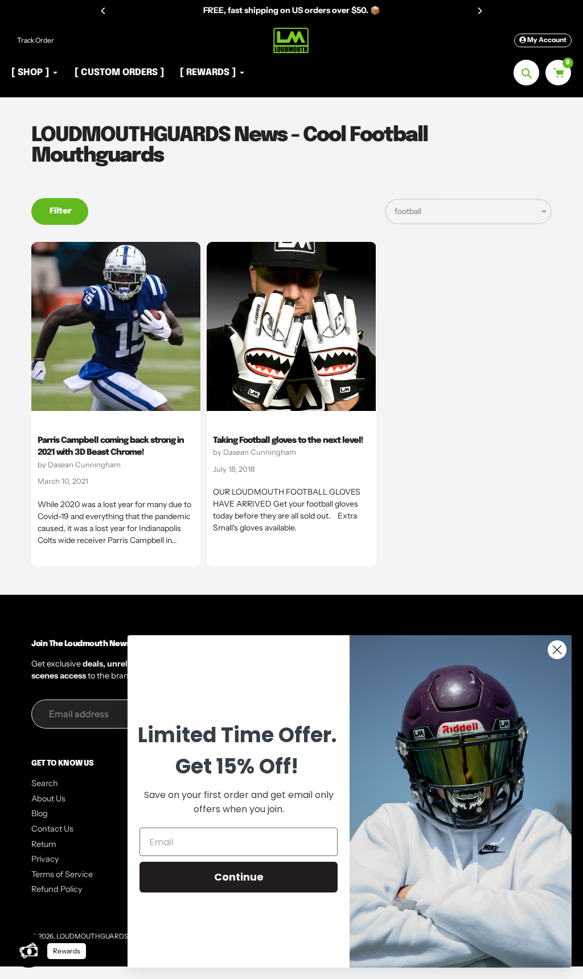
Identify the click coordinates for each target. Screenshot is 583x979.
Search (44, 783)
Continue (239, 877)
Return (43, 844)
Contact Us (52, 829)
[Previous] (103, 11)
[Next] (479, 11)
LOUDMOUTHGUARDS (92, 936)
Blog (39, 813)
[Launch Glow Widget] (28, 950)
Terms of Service (62, 874)
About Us (48, 798)
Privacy (45, 859)
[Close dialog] (557, 650)
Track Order (35, 40)
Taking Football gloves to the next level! (288, 440)
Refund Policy (57, 889)
